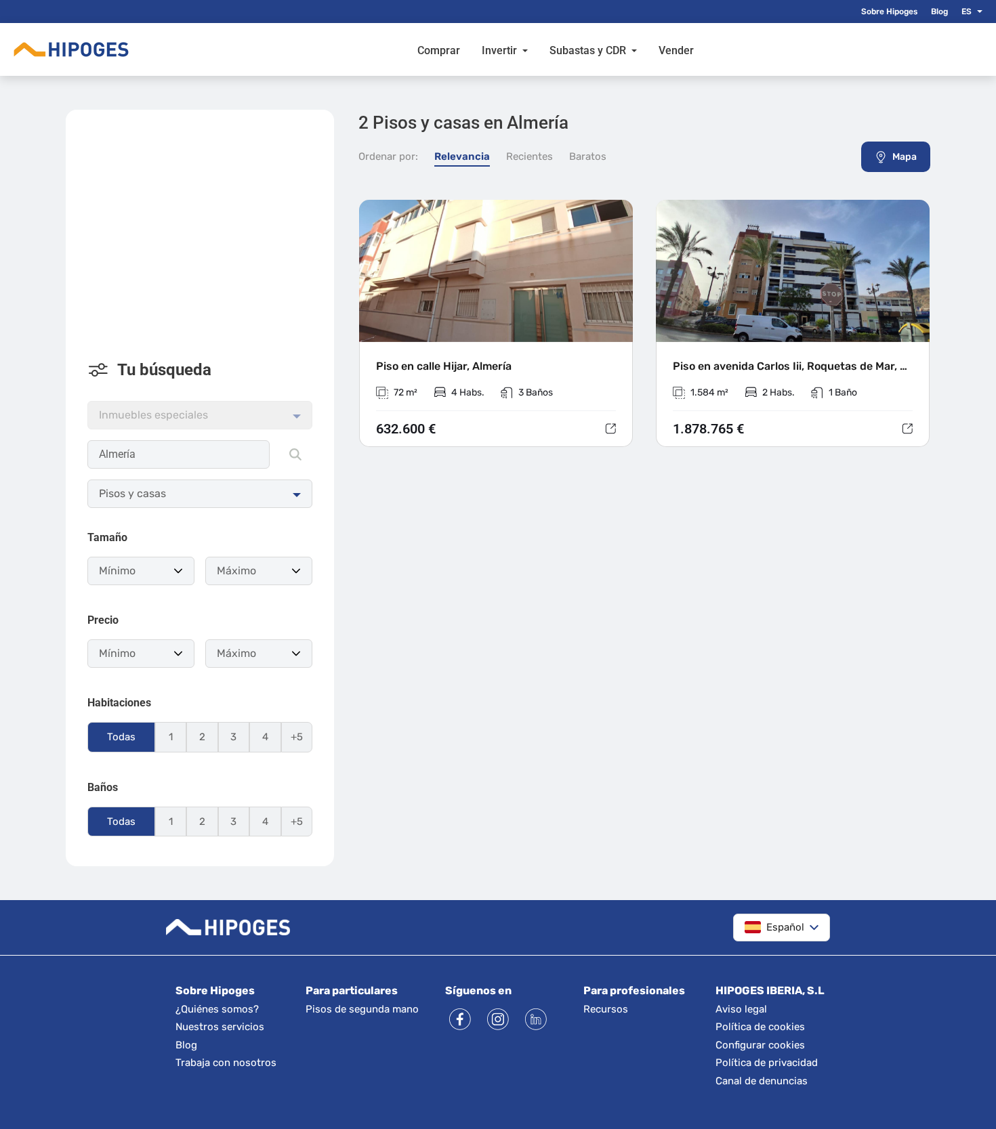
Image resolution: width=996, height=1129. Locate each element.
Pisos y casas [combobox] (132, 493)
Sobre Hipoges (889, 11)
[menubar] (555, 49)
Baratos (587, 156)
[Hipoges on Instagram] (498, 1019)
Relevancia (462, 156)
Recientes (529, 156)
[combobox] (178, 454)
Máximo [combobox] (236, 570)
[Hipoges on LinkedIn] (536, 1019)
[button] (977, 11)
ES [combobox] (966, 11)
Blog (939, 11)
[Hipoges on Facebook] (460, 1019)
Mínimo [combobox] (117, 570)
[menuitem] (438, 49)
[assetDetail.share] (610, 428)
